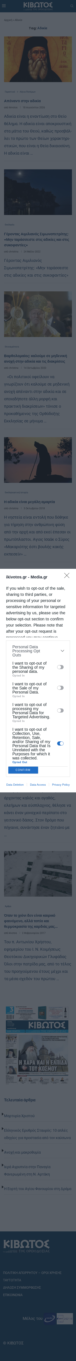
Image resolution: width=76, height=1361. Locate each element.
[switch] (60, 667)
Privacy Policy (61, 784)
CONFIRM (23, 770)
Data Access (38, 784)
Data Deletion (15, 784)
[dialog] (38, 680)
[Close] (68, 577)
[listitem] (38, 651)
